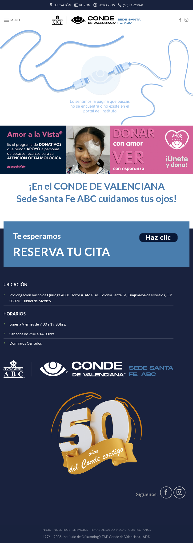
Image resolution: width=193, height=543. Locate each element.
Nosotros (62, 529)
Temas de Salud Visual (108, 529)
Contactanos (139, 529)
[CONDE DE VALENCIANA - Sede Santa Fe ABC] (96, 20)
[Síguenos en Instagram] (186, 20)
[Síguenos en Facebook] (180, 20)
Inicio (47, 529)
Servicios (80, 529)
